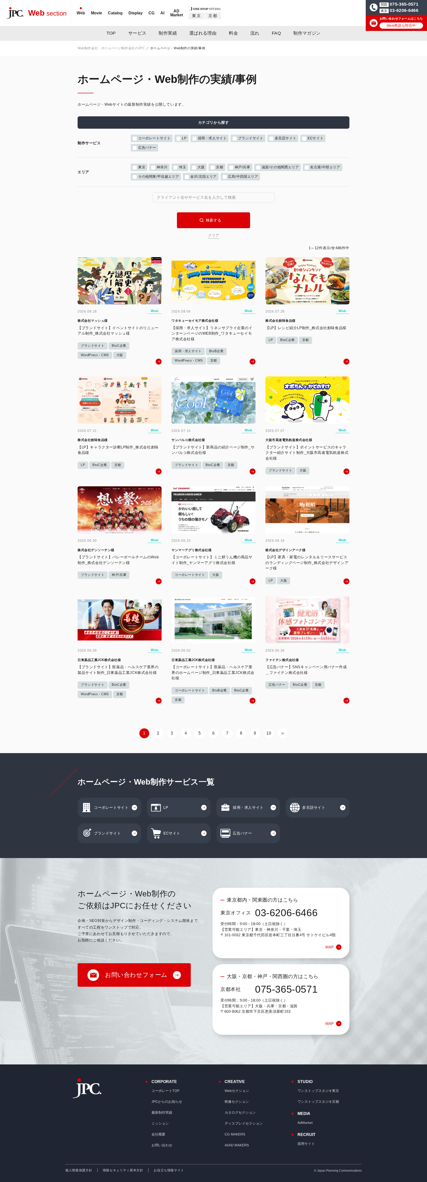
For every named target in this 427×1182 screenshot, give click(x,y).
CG (151, 13)
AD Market (176, 13)
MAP (329, 947)
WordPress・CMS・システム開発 (177, 26)
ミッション (160, 1123)
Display (135, 13)
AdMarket (305, 1123)
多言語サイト (286, 138)
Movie (96, 13)
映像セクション (237, 1102)
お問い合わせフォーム (136, 974)
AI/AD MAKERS (237, 1145)
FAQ (276, 33)
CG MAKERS (235, 1134)
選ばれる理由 (202, 33)
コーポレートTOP (165, 1091)
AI (162, 13)
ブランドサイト (250, 138)
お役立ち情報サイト (169, 1170)
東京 (196, 16)
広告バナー (147, 147)
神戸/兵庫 (242, 167)
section (47, 12)
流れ (254, 33)
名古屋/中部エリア (325, 167)
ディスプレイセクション (244, 1123)
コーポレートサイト (154, 138)
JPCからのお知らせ (166, 1102)
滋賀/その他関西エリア (280, 167)
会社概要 (158, 1134)
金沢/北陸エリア (203, 176)
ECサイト (315, 138)
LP (184, 138)
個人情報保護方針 (78, 1170)
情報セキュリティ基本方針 (123, 1170)
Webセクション (237, 1091)
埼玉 (182, 167)
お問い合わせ (161, 1145)
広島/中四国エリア (243, 176)
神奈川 (162, 167)
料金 (233, 33)
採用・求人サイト (212, 138)
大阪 (201, 167)
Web (81, 13)
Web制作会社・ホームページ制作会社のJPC (111, 48)
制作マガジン (306, 33)
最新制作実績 (161, 1112)
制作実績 (168, 33)
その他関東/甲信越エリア (158, 176)
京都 (213, 16)
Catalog (115, 13)
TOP (111, 33)
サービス (137, 33)
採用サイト (306, 1144)
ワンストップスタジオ (318, 1091)
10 (268, 733)
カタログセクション (240, 1112)
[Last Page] (283, 733)
